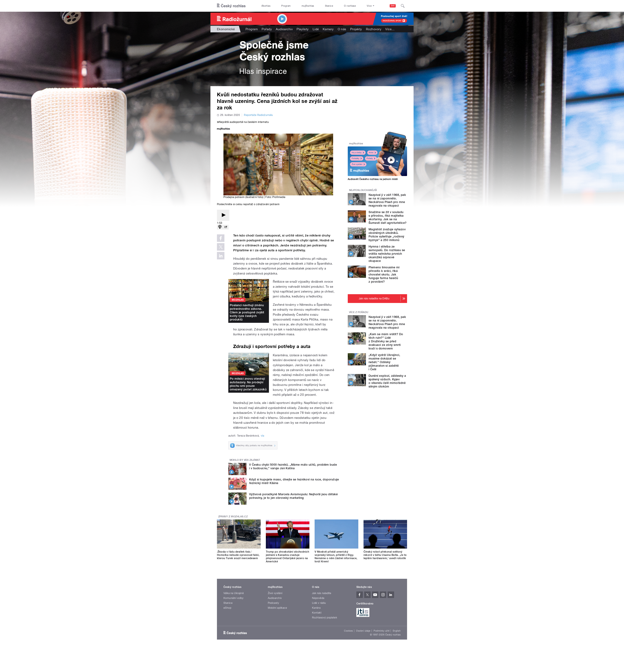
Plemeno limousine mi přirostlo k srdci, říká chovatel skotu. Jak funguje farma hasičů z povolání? (384, 274)
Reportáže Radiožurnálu (258, 115)
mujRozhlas (308, 6)
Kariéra (316, 607)
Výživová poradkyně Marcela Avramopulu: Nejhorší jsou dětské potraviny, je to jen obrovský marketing (293, 495)
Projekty (356, 29)
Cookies (348, 630)
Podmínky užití (382, 630)
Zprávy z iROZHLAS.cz (233, 516)
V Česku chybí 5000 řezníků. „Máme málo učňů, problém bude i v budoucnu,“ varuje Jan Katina (293, 466)
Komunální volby (233, 598)
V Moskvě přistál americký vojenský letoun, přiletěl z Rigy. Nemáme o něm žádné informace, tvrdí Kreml (336, 556)
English (397, 630)
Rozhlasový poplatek (324, 617)
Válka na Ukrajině (233, 593)
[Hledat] (402, 6)
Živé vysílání (357, 164)
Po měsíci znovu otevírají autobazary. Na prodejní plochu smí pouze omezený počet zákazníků (248, 384)
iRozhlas (266, 6)
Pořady (267, 29)
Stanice (329, 6)
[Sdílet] (226, 227)
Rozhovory (373, 29)
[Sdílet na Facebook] (220, 238)
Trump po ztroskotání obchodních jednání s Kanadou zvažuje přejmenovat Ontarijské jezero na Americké (287, 556)
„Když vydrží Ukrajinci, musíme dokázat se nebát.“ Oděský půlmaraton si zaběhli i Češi (384, 362)
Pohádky (355, 158)
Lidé (316, 29)
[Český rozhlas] (231, 6)
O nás (342, 29)
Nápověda (318, 598)
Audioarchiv (284, 29)
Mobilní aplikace (277, 607)
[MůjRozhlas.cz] (223, 129)
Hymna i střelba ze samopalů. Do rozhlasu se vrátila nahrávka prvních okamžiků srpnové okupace (387, 253)
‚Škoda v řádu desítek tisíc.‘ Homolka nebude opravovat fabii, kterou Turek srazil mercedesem (238, 555)
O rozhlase (350, 6)
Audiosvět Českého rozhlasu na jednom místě (373, 179)
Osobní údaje (363, 630)
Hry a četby (357, 152)
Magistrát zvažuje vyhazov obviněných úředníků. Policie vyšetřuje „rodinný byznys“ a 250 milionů (387, 235)
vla (262, 435)
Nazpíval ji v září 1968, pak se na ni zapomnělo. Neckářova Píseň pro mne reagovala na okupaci (387, 200)
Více (390, 29)
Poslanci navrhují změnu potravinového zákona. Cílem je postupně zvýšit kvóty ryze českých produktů (247, 312)
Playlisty (303, 29)
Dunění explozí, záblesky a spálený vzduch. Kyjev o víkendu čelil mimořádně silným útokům (387, 381)
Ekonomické (226, 29)
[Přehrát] (223, 215)
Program (286, 6)
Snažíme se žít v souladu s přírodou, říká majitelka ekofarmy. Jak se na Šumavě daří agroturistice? (387, 217)
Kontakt (316, 612)
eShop (227, 607)
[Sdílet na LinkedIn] (220, 255)
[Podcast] (220, 227)
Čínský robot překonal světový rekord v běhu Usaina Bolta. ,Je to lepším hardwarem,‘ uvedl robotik (385, 555)
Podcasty (273, 602)
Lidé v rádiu (319, 602)
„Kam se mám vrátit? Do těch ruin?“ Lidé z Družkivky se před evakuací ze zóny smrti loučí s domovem (386, 341)
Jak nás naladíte (321, 593)
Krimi (371, 152)
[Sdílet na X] (220, 247)
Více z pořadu (358, 312)
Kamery (328, 29)
